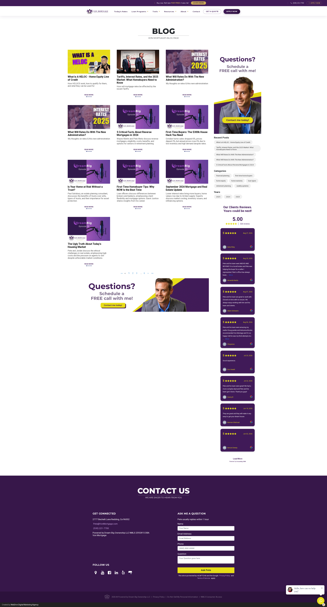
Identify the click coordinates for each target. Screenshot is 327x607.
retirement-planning (223, 186)
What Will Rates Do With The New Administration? (235, 155)
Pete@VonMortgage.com (105, 524)
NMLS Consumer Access (211, 597)
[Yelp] (123, 573)
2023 (238, 197)
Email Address (184, 533)
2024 (228, 197)
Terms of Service (203, 578)
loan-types (252, 181)
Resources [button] (169, 11)
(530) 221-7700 (298, 3)
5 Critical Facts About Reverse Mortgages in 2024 (235, 165)
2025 (218, 197)
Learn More (198, 3)
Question (182, 554)
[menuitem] (99, 11)
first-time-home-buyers (243, 176)
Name (180, 524)
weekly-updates (242, 186)
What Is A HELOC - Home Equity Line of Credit (233, 142)
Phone (181, 544)
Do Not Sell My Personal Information (182, 597)
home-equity (221, 181)
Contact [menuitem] (196, 11)
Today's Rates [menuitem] (120, 11)
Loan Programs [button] (139, 11)
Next (263, 92)
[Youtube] (103, 573)
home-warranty (236, 181)
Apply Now (315, 3)
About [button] (183, 11)
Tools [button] (155, 11)
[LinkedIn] (116, 573)
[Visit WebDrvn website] (323, 604)
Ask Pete (206, 570)
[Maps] (96, 573)
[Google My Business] (130, 573)
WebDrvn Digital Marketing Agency (24, 605)
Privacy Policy (224, 576)
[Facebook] (109, 573)
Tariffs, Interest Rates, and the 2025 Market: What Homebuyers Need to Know (235, 148)
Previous (212, 92)
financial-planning (222, 176)
